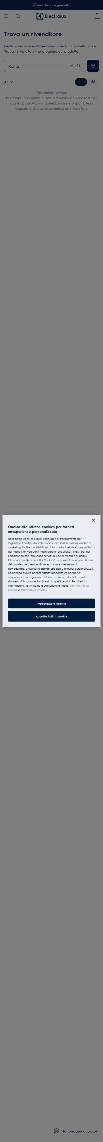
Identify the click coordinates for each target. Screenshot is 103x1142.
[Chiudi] (93, 520)
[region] (51, 571)
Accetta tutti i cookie (52, 616)
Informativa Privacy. (34, 590)
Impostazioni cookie (51, 603)
